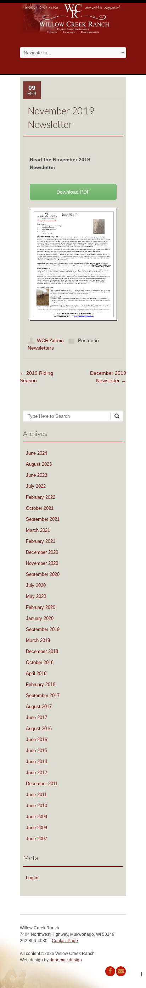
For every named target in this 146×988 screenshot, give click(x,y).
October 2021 (40, 508)
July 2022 (36, 486)
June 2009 (36, 816)
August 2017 (39, 706)
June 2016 (36, 739)
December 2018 (42, 651)
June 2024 (36, 453)
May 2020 (36, 596)
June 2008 (36, 827)
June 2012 (36, 772)
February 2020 (40, 607)
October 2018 (40, 662)
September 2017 (43, 695)
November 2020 (42, 563)
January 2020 (40, 618)
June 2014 (36, 761)
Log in (32, 877)
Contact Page (65, 940)
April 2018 (36, 673)
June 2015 (36, 750)
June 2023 (36, 475)
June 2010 (36, 805)
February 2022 (40, 497)
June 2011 (36, 794)
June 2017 (36, 717)
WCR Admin (50, 340)
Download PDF (73, 192)
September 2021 (43, 519)
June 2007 (36, 838)
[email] (121, 971)
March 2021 (38, 530)
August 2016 (39, 728)
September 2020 (43, 574)
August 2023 (39, 464)
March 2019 (38, 640)
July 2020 (36, 585)
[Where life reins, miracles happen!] (73, 32)
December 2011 (42, 783)
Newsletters (41, 348)
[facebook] (110, 971)
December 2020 (42, 552)
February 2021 (40, 541)
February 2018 (40, 684)
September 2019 (43, 629)
